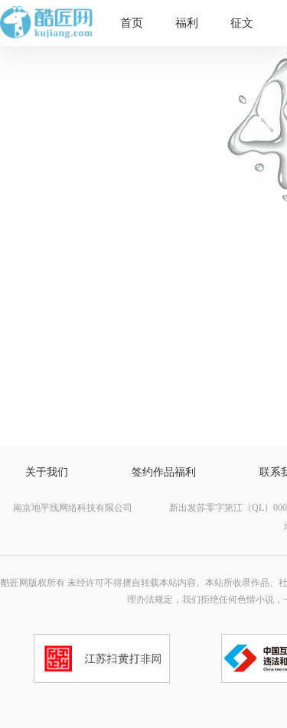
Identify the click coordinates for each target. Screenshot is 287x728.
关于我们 (46, 472)
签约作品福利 (164, 472)
